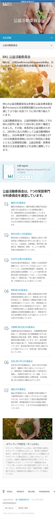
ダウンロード (24, 177)
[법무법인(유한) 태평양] (7, 4)
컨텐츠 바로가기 (27, 1)
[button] (44, 4)
